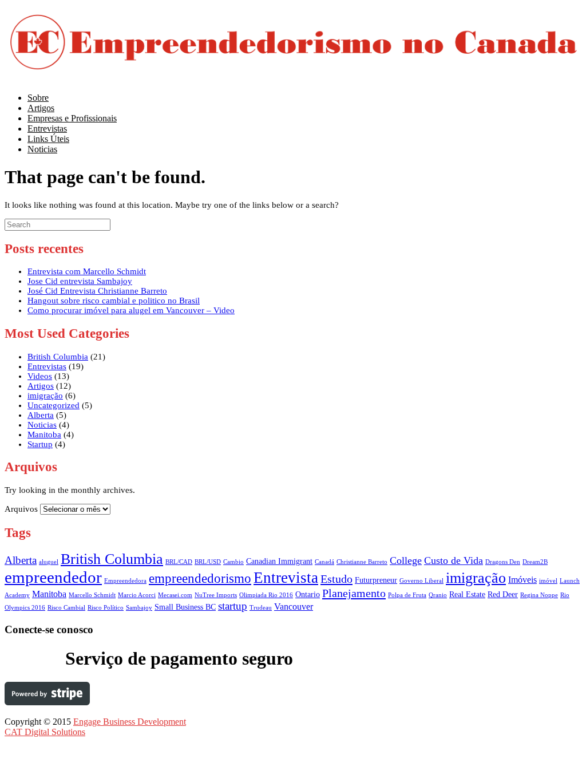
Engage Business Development (129, 721)
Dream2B (535, 562)
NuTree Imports (216, 595)
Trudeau (261, 608)
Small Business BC (185, 607)
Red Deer (503, 594)
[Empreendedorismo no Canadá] (294, 72)
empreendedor (53, 577)
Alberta (40, 415)
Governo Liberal (421, 581)
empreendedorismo (200, 578)
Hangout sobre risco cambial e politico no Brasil (113, 300)
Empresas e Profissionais (72, 118)
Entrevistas (46, 366)
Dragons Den (502, 562)
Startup (40, 444)
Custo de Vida (453, 560)
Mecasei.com (175, 595)
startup (232, 606)
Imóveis (522, 579)
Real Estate (467, 594)
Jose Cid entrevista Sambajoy (79, 281)
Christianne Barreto (361, 562)
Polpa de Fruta (407, 595)
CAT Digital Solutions (45, 732)
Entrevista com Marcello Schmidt (86, 271)
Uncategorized (53, 405)
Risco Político (106, 608)
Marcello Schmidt (92, 595)
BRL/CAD (178, 562)
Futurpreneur (376, 580)
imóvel (548, 581)
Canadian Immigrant (279, 561)
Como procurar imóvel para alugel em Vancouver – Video (131, 310)
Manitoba (44, 434)
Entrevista (286, 577)
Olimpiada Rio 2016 (266, 595)
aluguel (48, 562)
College (406, 560)
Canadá (324, 562)
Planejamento (354, 593)
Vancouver (293, 606)
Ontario (307, 594)
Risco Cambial (66, 608)
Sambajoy (139, 608)
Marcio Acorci (137, 595)
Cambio (233, 562)
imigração (45, 395)
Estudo (336, 578)
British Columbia (57, 356)
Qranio (438, 595)
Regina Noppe (539, 595)
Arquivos (21, 509)
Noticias (42, 149)
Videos (39, 376)
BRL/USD (208, 562)
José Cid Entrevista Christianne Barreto (97, 290)
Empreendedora (125, 581)
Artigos (40, 385)
